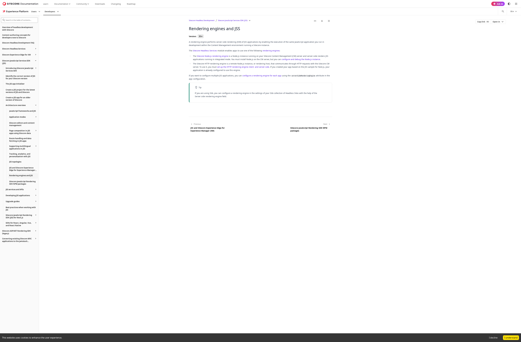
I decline (493, 337)
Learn (45, 4)
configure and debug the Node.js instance (301, 59)
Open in (496, 21)
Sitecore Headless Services (205, 50)
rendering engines (271, 50)
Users (33, 11)
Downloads (100, 4)
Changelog (116, 4)
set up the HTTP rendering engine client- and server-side (243, 67)
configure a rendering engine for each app (261, 75)
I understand (511, 337)
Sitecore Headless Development (202, 20)
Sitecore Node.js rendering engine (212, 56)
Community (81, 4)
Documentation (61, 4)
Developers (50, 11)
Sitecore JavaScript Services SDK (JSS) (232, 20)
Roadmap (131, 4)
